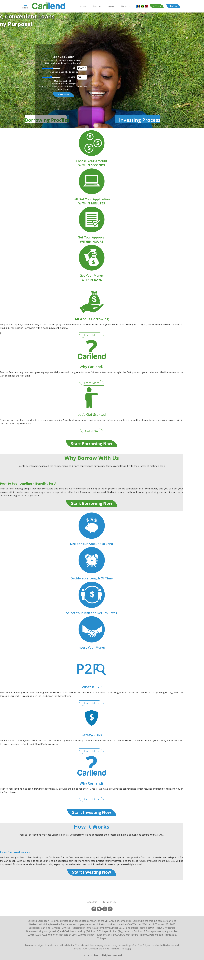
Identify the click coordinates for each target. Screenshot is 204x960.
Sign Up (157, 6)
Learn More (91, 335)
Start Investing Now (91, 812)
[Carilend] (48, 5)
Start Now (63, 94)
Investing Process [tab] (139, 120)
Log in (173, 6)
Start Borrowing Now (91, 443)
